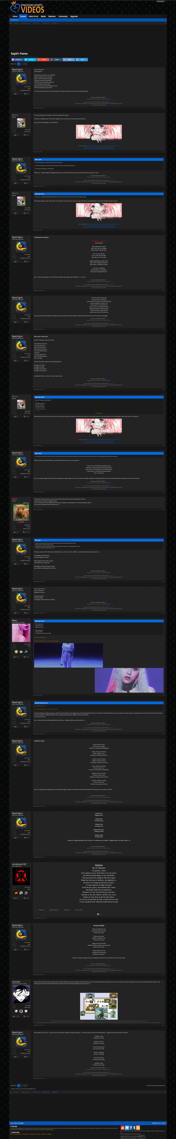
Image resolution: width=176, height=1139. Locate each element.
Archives (20, 56)
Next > (25, 64)
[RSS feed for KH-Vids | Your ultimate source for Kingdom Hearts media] (138, 1128)
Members (52, 16)
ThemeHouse (141, 1135)
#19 (163, 1025)
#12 (163, 613)
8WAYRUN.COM (31, 1088)
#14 (163, 733)
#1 (163, 108)
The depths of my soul (25, 90)
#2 (163, 151)
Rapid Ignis (29, 56)
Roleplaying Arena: (54, 910)
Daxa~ (35, 509)
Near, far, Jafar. (26, 528)
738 (27, 1016)
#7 (163, 389)
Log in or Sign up (160, 1)
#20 (163, 1078)
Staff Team (43, 1134)
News (11, 1134)
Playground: (67, 910)
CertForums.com (142, 1138)
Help (163, 1123)
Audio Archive (26, 1134)
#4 (163, 230)
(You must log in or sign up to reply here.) (155, 1085)
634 (27, 657)
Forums (23, 16)
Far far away (27, 131)
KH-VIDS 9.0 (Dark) (17, 1123)
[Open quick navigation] (165, 23)
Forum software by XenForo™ (133, 1131)
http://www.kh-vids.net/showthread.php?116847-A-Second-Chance (103, 145)
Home (15, 16)
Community (63, 16)
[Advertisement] (88, 39)
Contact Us (156, 1123)
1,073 (27, 532)
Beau (14, 620)
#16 (163, 857)
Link (106, 97)
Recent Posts (14, 20)
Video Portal (33, 16)
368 (27, 898)
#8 (163, 445)
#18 (163, 974)
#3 (163, 186)
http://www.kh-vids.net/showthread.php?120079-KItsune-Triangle (98, 147)
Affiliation (49, 1134)
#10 (163, 509)
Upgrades (74, 16)
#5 (163, 290)
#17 (163, 918)
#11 (163, 581)
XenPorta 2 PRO (14, 1088)
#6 (163, 329)
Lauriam (16, 981)
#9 (163, 491)
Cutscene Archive (18, 1134)
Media (43, 16)
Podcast (38, 1134)
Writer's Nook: (79, 910)
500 (27, 135)
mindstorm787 (19, 864)
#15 (163, 806)
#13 (163, 695)
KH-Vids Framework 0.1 (130, 1134)
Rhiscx (35, 151)
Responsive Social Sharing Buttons (128, 1138)
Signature (41, 910)
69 (27, 94)
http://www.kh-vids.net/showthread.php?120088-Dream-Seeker (99, 148)
